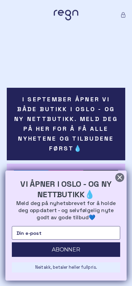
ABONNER (66, 249)
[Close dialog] (120, 177)
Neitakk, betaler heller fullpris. (66, 267)
